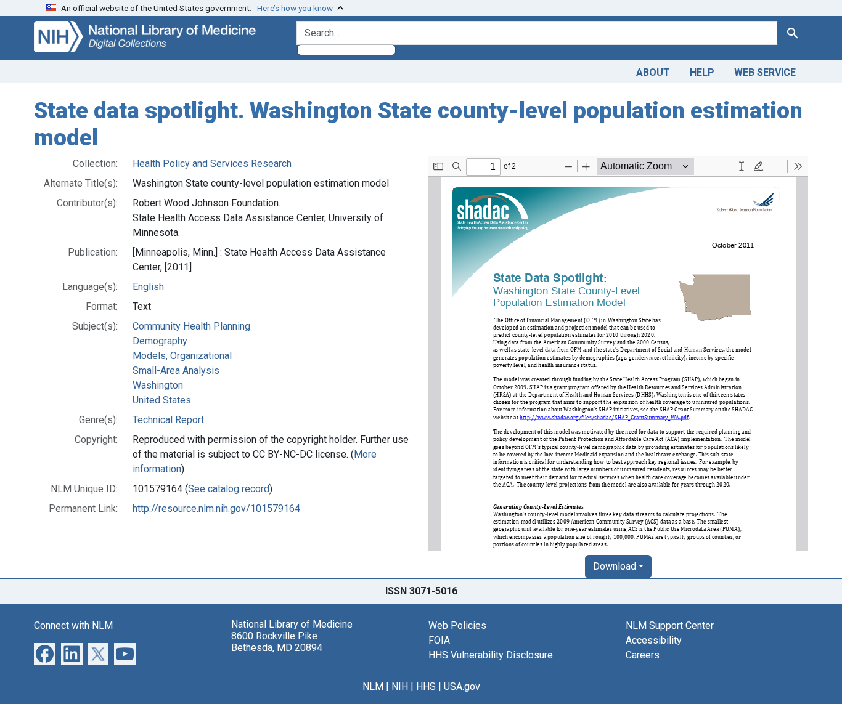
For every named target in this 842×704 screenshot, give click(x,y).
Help (702, 72)
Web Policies (457, 625)
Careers (643, 655)
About (653, 72)
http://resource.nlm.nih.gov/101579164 (216, 508)
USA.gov (462, 686)
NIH (399, 686)
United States (162, 400)
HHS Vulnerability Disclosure (490, 655)
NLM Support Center (670, 625)
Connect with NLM (73, 625)
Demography (160, 341)
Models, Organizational (182, 356)
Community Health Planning (191, 326)
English (148, 287)
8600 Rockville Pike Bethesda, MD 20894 (276, 641)
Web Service (765, 72)
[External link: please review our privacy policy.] (44, 653)
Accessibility (654, 640)
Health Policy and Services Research (212, 163)
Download (614, 566)
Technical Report (168, 420)
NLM (372, 686)
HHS (426, 686)
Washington (158, 385)
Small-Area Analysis (176, 370)
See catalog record (228, 489)
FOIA (439, 640)
